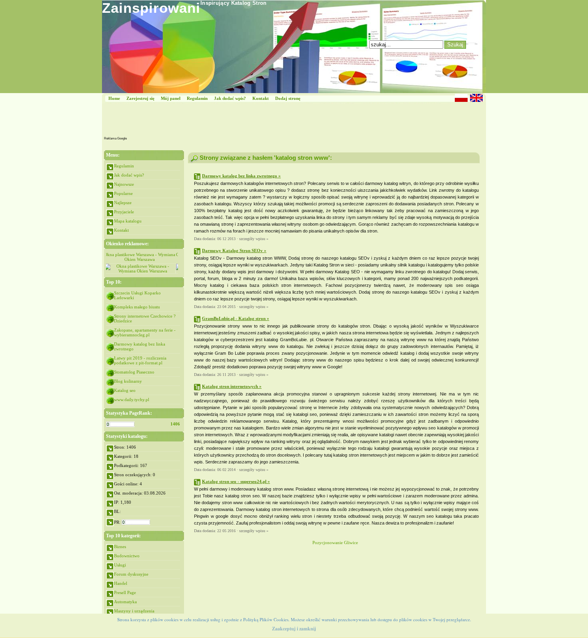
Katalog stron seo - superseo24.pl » (236, 481)
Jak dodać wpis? (230, 98)
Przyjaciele (124, 211)
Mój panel (170, 98)
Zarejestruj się (140, 98)
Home (114, 98)
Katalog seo (125, 390)
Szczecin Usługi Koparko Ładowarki (137, 295)
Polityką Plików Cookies (265, 619)
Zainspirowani (151, 8)
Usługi (120, 564)
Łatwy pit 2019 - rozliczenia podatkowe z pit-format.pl (140, 360)
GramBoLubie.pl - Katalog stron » (235, 318)
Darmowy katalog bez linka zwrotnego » (241, 175)
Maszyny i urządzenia (134, 610)
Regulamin (197, 98)
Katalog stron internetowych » (232, 386)
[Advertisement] (273, 121)
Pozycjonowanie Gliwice (335, 542)
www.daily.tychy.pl (131, 399)
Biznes (120, 546)
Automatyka (125, 601)
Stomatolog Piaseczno (134, 372)
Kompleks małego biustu (137, 306)
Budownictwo (127, 555)
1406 (175, 423)
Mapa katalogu (128, 221)
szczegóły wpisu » (253, 239)
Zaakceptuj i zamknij (294, 628)
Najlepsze (123, 202)
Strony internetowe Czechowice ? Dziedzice (145, 318)
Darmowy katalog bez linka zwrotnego (139, 346)
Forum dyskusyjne (131, 574)
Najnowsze (124, 184)
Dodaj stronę (287, 98)
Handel (120, 583)
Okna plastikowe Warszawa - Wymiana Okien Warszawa (142, 257)
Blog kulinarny (128, 381)
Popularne (123, 193)
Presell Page (125, 592)
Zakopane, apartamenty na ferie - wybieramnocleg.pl (145, 332)
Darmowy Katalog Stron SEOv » (234, 250)
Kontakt (260, 98)
